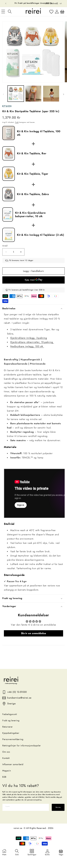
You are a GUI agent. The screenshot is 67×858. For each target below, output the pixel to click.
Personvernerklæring (12, 739)
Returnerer (7, 726)
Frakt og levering (10, 720)
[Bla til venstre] (3, 94)
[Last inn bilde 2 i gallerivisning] (33, 94)
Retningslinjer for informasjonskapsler (21, 745)
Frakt (17, 122)
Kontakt (6, 758)
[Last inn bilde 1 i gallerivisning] (16, 94)
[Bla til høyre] (63, 94)
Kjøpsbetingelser (10, 733)
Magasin (6, 770)
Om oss (6, 751)
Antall (4, 245)
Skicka (58, 807)
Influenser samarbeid (12, 764)
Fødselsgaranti (9, 714)
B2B (4, 776)
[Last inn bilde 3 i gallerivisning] (51, 94)
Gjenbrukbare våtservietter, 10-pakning (32, 342)
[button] (9, 11)
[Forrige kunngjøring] (5, 3)
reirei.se (18, 828)
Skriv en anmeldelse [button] (33, 633)
